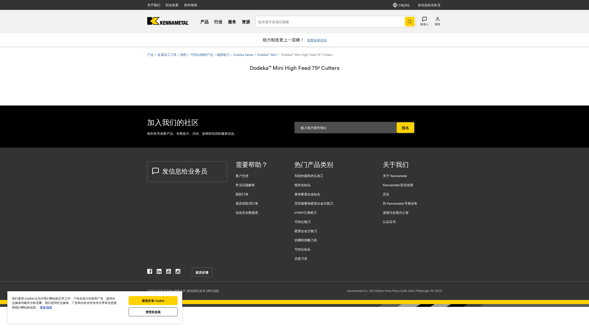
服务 (232, 21)
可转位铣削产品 (202, 54)
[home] (167, 23)
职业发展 (172, 5)
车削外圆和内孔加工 (308, 175)
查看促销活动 (316, 40)
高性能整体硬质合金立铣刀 (313, 203)
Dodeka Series (243, 54)
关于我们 (153, 5)
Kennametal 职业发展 (398, 185)
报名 (405, 127)
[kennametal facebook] (149, 272)
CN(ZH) (404, 5)
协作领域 (190, 5)
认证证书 (389, 221)
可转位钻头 (302, 249)
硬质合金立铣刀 (305, 230)
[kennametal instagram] (178, 272)
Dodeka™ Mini (267, 54)
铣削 (183, 54)
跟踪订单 (242, 194)
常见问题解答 (245, 185)
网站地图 (213, 290)
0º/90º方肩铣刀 (305, 212)
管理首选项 (153, 312)
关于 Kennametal (395, 175)
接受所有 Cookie (153, 300)
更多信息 (46, 307)
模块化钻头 (302, 185)
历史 (386, 194)
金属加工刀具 (167, 54)
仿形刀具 (300, 258)
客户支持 (242, 175)
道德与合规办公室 (396, 212)
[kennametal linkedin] (159, 272)
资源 (246, 21)
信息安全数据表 (247, 212)
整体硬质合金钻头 (307, 194)
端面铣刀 (223, 54)
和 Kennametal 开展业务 (400, 203)
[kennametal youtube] (168, 272)
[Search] (410, 21)
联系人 (424, 24)
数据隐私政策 (197, 290)
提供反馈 (202, 272)
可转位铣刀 (302, 221)
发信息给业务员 (429, 5)
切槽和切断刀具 (305, 240)
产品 (204, 21)
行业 (218, 21)
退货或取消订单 (247, 203)
